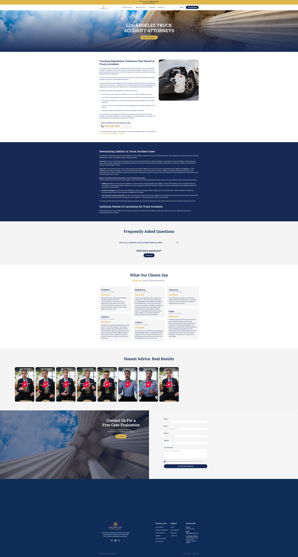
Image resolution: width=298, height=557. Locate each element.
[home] (108, 7)
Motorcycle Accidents (106, 133)
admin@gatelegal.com (192, 533)
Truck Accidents (160, 533)
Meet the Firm (175, 530)
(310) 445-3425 (192, 7)
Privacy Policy (187, 553)
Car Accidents (120, 133)
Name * (166, 419)
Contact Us (149, 255)
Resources (174, 533)
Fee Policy (196, 553)
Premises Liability (161, 538)
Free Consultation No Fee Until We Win (149, 2)
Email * (166, 426)
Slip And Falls (159, 541)
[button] (128, 7)
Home (172, 527)
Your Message (168, 447)
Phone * (166, 433)
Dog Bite (158, 535)
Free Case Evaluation (149, 37)
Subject (166, 440)
